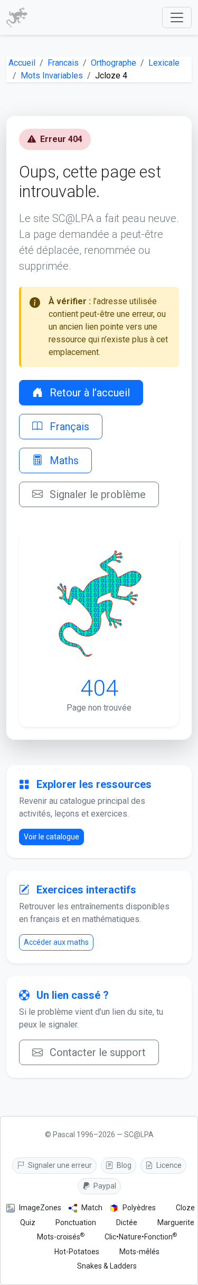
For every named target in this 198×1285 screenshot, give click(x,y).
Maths (63, 460)
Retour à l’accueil (88, 392)
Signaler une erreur (59, 1165)
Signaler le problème (96, 494)
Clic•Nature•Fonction (141, 1236)
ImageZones (40, 1207)
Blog (123, 1165)
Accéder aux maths (56, 942)
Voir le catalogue (51, 836)
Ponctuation (75, 1222)
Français (68, 426)
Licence (168, 1165)
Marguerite (175, 1222)
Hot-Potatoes (76, 1251)
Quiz (27, 1222)
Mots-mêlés (139, 1251)
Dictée (126, 1222)
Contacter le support (96, 1052)
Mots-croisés (60, 1236)
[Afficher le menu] (177, 17)
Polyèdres (139, 1207)
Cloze (185, 1207)
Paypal (104, 1186)
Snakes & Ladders (107, 1266)
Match (91, 1207)
